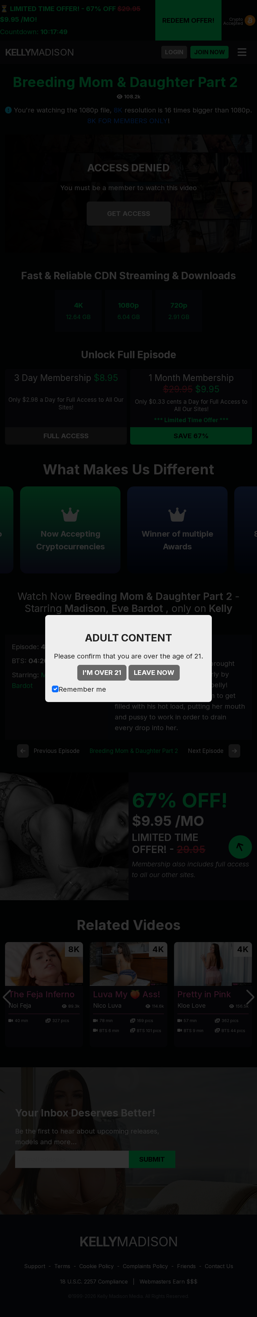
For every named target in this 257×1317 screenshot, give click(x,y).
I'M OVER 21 (102, 673)
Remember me (82, 689)
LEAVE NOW (154, 673)
